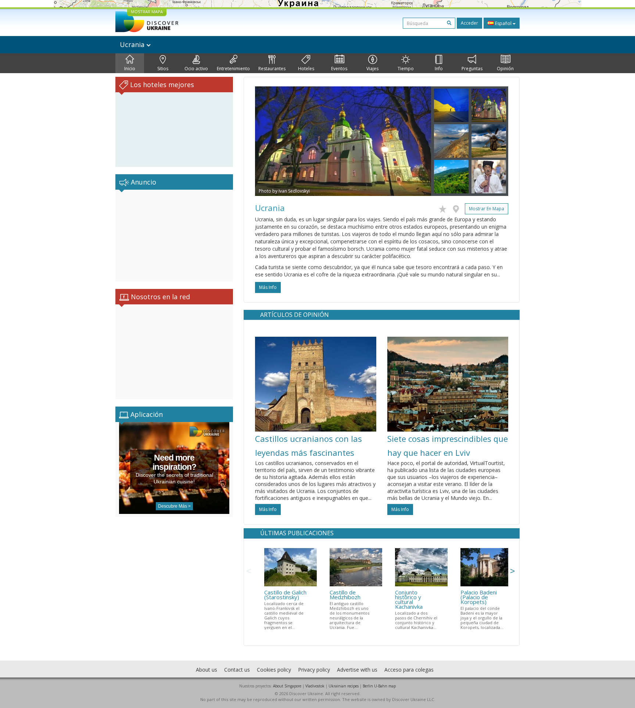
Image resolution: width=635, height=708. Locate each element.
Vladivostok (314, 686)
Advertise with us (357, 669)
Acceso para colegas (409, 669)
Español (503, 23)
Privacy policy (314, 669)
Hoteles (306, 68)
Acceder (469, 23)
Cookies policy (274, 669)
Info (439, 68)
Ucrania (133, 44)
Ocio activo (196, 68)
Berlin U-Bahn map (379, 686)
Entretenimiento (233, 68)
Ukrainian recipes (344, 686)
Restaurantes (272, 68)
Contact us (237, 669)
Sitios (162, 68)
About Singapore (287, 686)
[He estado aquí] (458, 207)
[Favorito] (444, 207)
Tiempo (406, 68)
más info (268, 287)
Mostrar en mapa (486, 208)
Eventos (339, 68)
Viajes (372, 68)
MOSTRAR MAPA (147, 11)
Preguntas (472, 68)
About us (206, 669)
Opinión (505, 68)
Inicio (129, 68)
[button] (268, 141)
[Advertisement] (174, 236)
